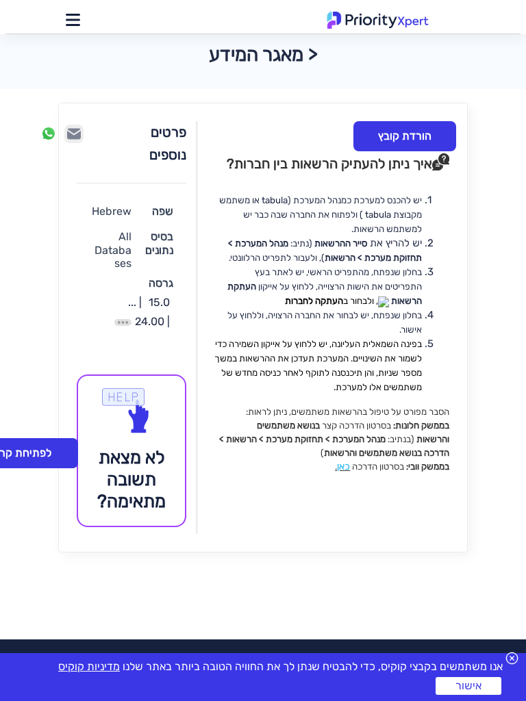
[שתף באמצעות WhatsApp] (48, 133)
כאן (343, 466)
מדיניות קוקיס (89, 666)
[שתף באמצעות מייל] (74, 134)
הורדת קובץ (404, 135)
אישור (468, 685)
